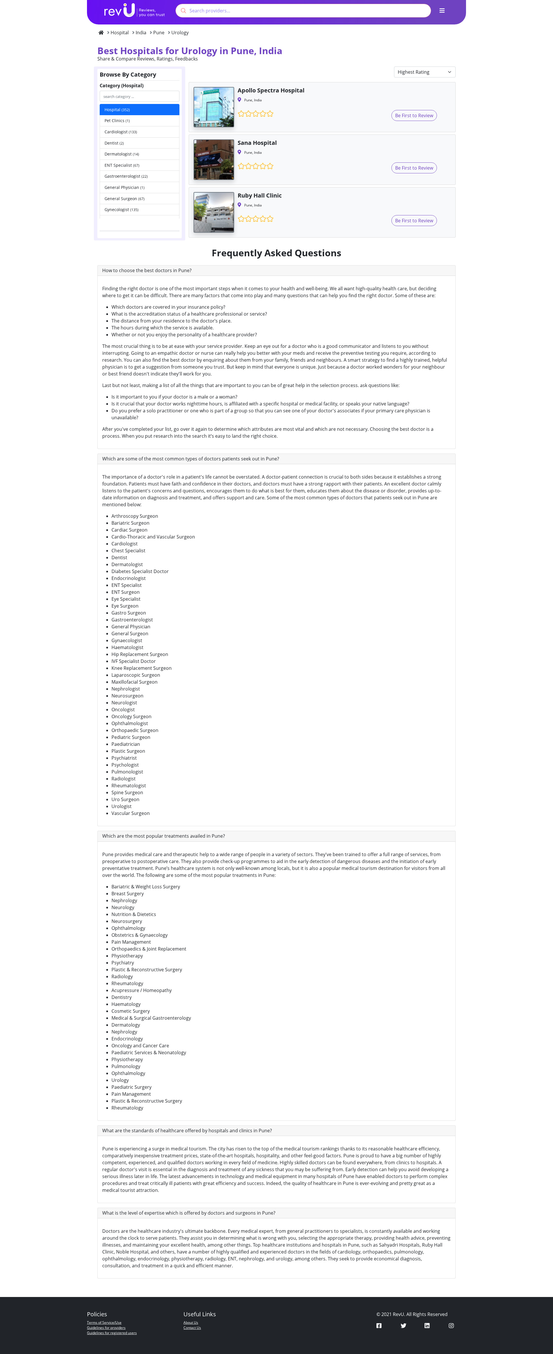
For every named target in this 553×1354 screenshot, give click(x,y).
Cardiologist (121, 131)
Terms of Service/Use (104, 1322)
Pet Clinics (117, 120)
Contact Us (192, 1327)
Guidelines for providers (106, 1327)
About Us (190, 1322)
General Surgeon (125, 198)
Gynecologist (122, 209)
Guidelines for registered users (112, 1332)
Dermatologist (122, 154)
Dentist (114, 143)
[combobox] (303, 11)
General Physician (125, 187)
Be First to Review (414, 115)
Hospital (117, 109)
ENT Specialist (122, 165)
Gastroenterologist (126, 176)
